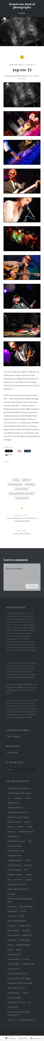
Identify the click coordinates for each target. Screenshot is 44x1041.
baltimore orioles (15, 822)
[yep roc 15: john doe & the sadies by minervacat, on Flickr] (22, 365)
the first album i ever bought (19, 978)
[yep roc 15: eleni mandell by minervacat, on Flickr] (22, 164)
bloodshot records (26, 831)
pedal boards (27, 935)
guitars (29, 879)
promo (10, 949)
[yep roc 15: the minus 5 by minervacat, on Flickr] (22, 308)
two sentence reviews (16, 1002)
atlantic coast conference (18, 812)
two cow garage (14, 997)
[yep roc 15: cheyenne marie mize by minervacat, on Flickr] (22, 221)
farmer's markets (14, 870)
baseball (11, 827)
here (20, 378)
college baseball (14, 855)
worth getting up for (26, 1020)
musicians (26, 930)
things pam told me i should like (21, 493)
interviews (12, 906)
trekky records (13, 993)
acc (9, 798)
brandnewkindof (19, 76)
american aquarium (15, 807)
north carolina (13, 935)
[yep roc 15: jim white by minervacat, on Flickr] (22, 279)
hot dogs (11, 894)
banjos (27, 822)
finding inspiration (15, 874)
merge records (25, 925)
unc (29, 1002)
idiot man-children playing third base (20, 900)
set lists (26, 959)
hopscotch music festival (18, 889)
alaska (28, 798)
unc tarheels (13, 1007)
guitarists (26, 480)
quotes (19, 949)
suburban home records (17, 973)
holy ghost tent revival (17, 884)
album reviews (13, 803)
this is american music (16, 988)
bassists (16, 480)
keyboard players (15, 484)
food (10, 879)
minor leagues (13, 930)
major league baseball (16, 921)
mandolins (12, 925)
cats (30, 841)
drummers (29, 865)
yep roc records (22, 498)
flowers (29, 874)
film (25, 870)
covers (28, 860)
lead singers (30, 484)
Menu (23, 13)
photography (25, 940)
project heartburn (23, 945)
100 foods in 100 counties (18, 788)
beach (29, 827)
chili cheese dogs (14, 846)
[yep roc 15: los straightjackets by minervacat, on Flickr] (22, 193)
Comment (32, 586)
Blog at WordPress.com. (22, 1035)
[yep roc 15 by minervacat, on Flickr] (22, 106)
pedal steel (12, 940)
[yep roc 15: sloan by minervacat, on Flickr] (22, 250)
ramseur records (14, 954)
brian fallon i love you (16, 841)
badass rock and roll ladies (18, 817)
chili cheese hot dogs (16, 851)
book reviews (13, 836)
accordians (18, 798)
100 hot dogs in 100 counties (19, 793)
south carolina (13, 969)
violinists (11, 1020)
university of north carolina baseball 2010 (19, 1013)
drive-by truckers (15, 865)
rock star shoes (21, 489)
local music (12, 916)
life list (23, 911)
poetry (10, 945)
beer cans (11, 831)
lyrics (22, 916)
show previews (14, 964)
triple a (25, 993)
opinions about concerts (22, 65)
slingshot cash (28, 964)
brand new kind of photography (22, 5)
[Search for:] (22, 770)
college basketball (15, 860)
